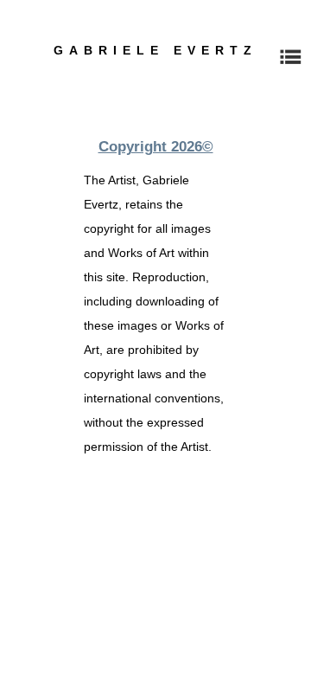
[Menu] (290, 57)
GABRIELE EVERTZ (155, 50)
